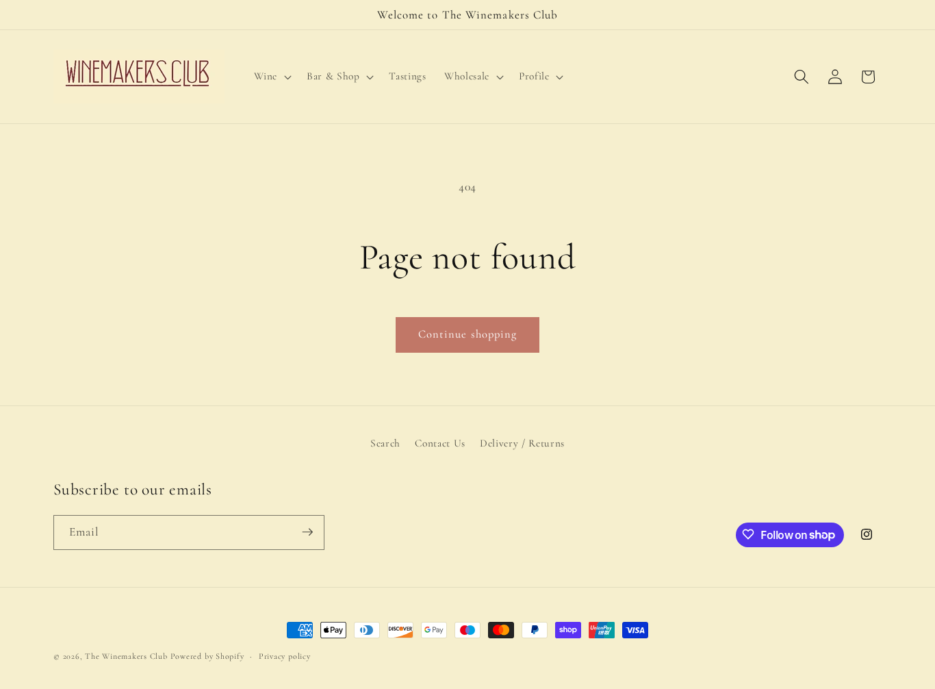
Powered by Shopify (207, 656)
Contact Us (440, 443)
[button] (271, 76)
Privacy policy (285, 656)
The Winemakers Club (126, 656)
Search (385, 443)
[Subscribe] (307, 532)
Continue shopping (467, 334)
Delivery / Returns (522, 443)
